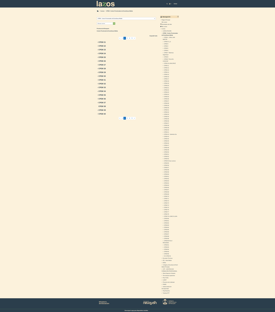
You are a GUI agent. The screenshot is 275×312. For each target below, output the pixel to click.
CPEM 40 (102, 114)
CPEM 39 (102, 110)
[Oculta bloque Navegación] (178, 16)
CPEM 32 (102, 84)
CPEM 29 (102, 72)
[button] (167, 4)
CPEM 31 (102, 80)
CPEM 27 (102, 65)
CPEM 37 (102, 103)
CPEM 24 (102, 53)
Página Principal (166, 20)
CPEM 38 (102, 106)
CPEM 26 (102, 61)
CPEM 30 (102, 76)
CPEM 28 (102, 69)
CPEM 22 (102, 46)
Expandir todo (153, 35)
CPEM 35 (102, 95)
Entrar (175, 3)
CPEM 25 (102, 57)
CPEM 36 (102, 99)
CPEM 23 (102, 50)
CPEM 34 (102, 91)
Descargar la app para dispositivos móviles (136, 310)
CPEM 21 (102, 42)
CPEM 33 (102, 87)
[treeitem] (169, 156)
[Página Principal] (106, 3)
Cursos (163, 28)
